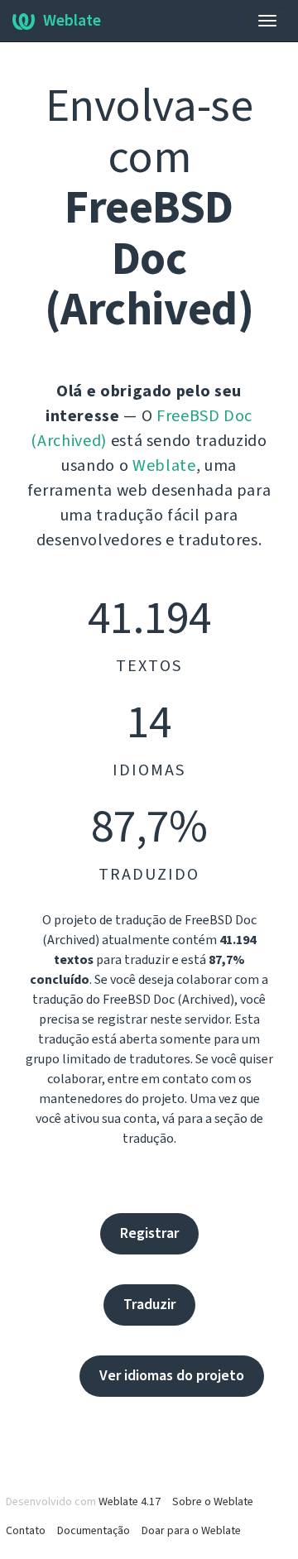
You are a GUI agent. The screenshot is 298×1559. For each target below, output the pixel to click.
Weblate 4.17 (130, 1502)
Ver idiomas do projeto (171, 1375)
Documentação (93, 1531)
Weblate (72, 20)
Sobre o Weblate (212, 1502)
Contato (26, 1531)
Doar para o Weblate (191, 1531)
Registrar (149, 1233)
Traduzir (149, 1304)
